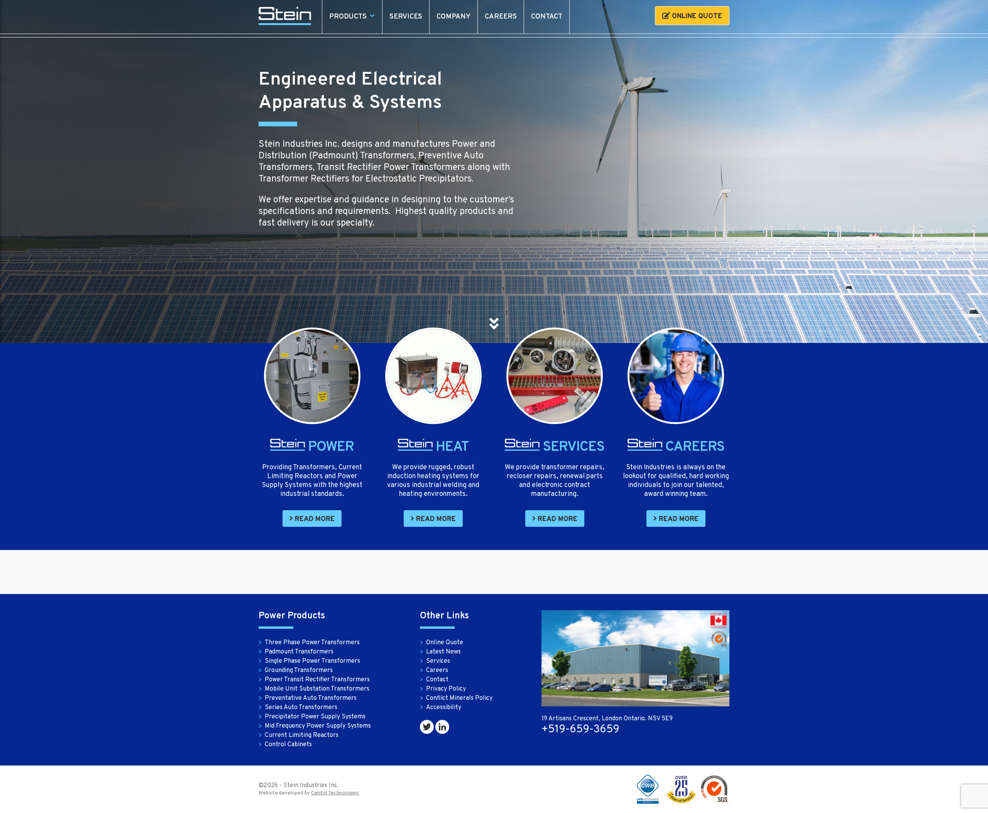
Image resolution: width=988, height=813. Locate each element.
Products (348, 16)
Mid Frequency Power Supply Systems (318, 726)
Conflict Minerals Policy (459, 698)
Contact (546, 16)
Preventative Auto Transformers (311, 698)
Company (453, 16)
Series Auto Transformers (301, 707)
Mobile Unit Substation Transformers (317, 689)
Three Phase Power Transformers (312, 643)
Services (405, 16)
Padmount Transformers (299, 652)
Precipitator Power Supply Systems (315, 717)
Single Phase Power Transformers (312, 661)
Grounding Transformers (299, 670)
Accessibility (443, 707)
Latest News (443, 652)
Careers (501, 16)
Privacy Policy (446, 689)
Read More (314, 519)
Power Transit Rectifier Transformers (317, 680)
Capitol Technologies (335, 793)
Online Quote (696, 16)
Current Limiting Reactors (301, 735)
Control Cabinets (288, 745)
